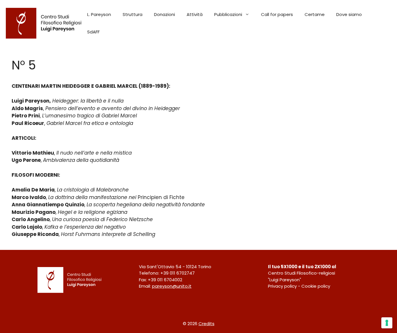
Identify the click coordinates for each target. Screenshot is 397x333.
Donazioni (164, 14)
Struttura (132, 14)
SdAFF (93, 32)
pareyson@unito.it (172, 286)
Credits (206, 324)
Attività (195, 14)
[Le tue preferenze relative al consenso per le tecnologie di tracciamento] (386, 322)
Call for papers (277, 14)
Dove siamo (349, 14)
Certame (315, 14)
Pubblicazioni (228, 14)
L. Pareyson (99, 14)
